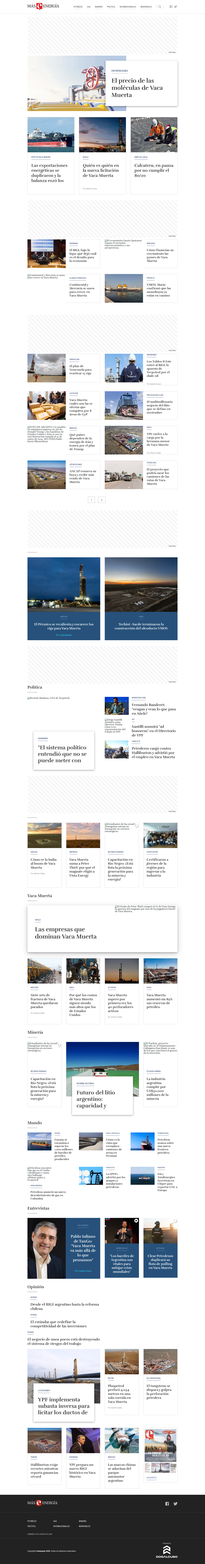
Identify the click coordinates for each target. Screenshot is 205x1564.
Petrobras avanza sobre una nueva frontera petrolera (166, 1146)
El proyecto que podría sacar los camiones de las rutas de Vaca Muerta (158, 477)
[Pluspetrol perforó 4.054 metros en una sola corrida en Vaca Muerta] (122, 1361)
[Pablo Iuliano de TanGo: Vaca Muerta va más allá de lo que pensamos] (46, 1248)
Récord (111, 1378)
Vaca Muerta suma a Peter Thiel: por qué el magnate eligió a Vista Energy (82, 867)
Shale (149, 427)
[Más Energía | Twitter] (176, 6)
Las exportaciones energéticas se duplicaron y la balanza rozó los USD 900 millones (49, 175)
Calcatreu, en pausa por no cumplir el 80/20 (153, 170)
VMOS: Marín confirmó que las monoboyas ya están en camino (159, 290)
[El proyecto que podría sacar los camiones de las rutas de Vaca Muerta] (124, 474)
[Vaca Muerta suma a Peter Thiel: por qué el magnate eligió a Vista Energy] (83, 835)
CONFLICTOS (110, 1168)
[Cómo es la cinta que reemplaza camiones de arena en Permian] (91, 1141)
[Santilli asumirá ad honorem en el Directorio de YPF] (117, 728)
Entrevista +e (121, 1248)
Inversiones (151, 355)
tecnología (151, 463)
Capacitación (152, 852)
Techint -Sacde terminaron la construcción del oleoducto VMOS (141, 626)
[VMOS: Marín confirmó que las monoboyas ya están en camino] (124, 288)
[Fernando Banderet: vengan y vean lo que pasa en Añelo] (117, 706)
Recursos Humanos (116, 852)
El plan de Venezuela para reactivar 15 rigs (80, 369)
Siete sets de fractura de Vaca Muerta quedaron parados (44, 1001)
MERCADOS (151, 243)
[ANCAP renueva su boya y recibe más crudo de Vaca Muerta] (46, 474)
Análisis (34, 852)
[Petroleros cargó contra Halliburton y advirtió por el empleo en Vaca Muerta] (117, 749)
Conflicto (136, 741)
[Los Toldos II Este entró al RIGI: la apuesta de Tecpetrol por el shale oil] (124, 368)
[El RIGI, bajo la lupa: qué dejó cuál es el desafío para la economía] (46, 253)
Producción (74, 359)
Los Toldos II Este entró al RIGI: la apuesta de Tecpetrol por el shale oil (159, 369)
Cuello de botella (113, 1133)
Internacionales (128, 7)
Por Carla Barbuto (64, 635)
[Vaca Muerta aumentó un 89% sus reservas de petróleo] (161, 971)
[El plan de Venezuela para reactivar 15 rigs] (46, 368)
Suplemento (152, 1478)
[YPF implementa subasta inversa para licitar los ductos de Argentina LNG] (63, 1376)
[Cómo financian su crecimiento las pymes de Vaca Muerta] (124, 253)
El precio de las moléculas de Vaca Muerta (137, 88)
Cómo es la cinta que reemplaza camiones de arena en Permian (114, 1147)
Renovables (146, 7)
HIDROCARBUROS (36, 1186)
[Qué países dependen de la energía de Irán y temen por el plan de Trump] (46, 440)
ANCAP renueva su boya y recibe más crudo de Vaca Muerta (82, 476)
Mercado (73, 428)
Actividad (112, 987)
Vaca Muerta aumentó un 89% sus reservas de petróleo (160, 1001)
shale (86, 157)
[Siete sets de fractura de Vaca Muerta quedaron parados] (45, 971)
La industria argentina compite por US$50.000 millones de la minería (157, 1089)
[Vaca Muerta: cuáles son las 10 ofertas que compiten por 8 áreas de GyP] (46, 405)
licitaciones (44, 1390)
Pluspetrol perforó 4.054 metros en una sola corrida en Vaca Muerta (119, 1394)
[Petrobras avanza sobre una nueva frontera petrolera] (143, 1141)
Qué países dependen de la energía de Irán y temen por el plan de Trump (82, 442)
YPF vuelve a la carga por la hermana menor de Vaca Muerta (158, 439)
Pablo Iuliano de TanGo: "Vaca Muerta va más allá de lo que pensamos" (83, 1248)
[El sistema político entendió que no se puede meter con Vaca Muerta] (63, 724)
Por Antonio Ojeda (154, 453)
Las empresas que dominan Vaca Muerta (66, 933)
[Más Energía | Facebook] (171, 6)
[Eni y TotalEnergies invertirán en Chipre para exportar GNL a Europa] (143, 1176)
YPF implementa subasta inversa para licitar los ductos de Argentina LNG (64, 1409)
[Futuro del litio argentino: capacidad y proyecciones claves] (102, 1069)
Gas (88, 7)
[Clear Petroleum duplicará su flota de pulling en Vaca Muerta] (160, 1231)
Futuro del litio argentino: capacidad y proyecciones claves (102, 1102)
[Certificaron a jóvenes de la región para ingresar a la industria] (161, 835)
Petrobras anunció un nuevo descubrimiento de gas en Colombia (48, 1195)
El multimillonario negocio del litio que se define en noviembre (160, 407)
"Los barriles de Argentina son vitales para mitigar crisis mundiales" (122, 1264)
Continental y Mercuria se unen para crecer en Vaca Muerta (81, 290)
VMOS (141, 617)
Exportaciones (120, 70)
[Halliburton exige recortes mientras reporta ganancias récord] (45, 1440)
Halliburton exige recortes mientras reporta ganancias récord (44, 1471)
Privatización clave (155, 395)
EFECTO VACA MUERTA (40, 157)
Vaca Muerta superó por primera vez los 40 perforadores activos (120, 1003)
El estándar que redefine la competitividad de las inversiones (58, 1324)
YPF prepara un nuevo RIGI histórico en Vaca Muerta (82, 1471)
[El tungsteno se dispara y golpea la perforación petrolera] (161, 1361)
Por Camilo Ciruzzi (90, 189)
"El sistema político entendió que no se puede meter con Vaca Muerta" (62, 757)
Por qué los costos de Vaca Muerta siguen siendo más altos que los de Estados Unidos (83, 1005)
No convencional (154, 1378)
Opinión (33, 1297)
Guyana (57, 1133)
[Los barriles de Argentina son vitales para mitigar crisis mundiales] (122, 1231)
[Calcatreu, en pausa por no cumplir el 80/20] (154, 134)
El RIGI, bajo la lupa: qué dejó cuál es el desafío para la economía (82, 255)
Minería (98, 7)
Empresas (73, 852)
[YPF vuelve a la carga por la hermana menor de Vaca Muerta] (124, 440)
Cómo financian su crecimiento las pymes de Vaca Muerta (160, 255)
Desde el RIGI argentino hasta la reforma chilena (64, 1306)
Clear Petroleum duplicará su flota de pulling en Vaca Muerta (160, 1262)
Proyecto (151, 278)
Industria (34, 987)
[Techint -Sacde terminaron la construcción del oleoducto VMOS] (141, 584)
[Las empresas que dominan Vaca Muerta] (146, 928)
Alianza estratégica (77, 278)
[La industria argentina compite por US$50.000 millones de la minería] (161, 1054)
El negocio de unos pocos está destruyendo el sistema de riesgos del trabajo (63, 1341)
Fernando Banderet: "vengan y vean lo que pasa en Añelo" (154, 709)
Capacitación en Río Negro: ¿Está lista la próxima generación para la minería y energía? (120, 869)
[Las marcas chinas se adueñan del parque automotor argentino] (122, 1440)
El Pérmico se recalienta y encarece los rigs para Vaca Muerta (63, 626)
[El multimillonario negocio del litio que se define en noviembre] (124, 405)
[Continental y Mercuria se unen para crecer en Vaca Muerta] (46, 288)
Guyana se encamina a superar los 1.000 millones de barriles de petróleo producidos (63, 1149)
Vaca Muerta (83, 1225)
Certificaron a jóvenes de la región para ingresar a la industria (157, 867)
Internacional (163, 1133)
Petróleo (78, 7)
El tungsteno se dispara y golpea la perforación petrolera (159, 1392)
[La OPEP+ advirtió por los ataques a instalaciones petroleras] (91, 1176)
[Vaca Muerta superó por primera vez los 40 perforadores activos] (122, 971)
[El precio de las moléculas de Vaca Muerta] (102, 83)
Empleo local (141, 157)
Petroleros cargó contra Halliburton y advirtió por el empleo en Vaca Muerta (153, 752)
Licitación (73, 393)
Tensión (34, 1457)
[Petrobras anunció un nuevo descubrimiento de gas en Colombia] (39, 1176)
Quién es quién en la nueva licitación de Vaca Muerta (101, 170)
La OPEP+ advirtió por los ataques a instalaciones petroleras (115, 1180)
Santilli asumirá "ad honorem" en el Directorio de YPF (154, 730)
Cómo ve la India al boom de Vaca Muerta (43, 864)
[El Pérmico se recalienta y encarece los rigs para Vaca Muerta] (63, 584)
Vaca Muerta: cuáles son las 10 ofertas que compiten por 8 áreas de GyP (80, 407)
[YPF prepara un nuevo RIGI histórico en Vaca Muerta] (83, 1440)
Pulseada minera (154, 1071)
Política (111, 7)
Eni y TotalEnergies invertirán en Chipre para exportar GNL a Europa (167, 1182)
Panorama (73, 243)
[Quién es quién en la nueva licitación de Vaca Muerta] (102, 134)
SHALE (38, 920)
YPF (133, 720)
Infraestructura (139, 698)
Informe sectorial (85, 1083)
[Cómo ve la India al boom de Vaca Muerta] (45, 835)
